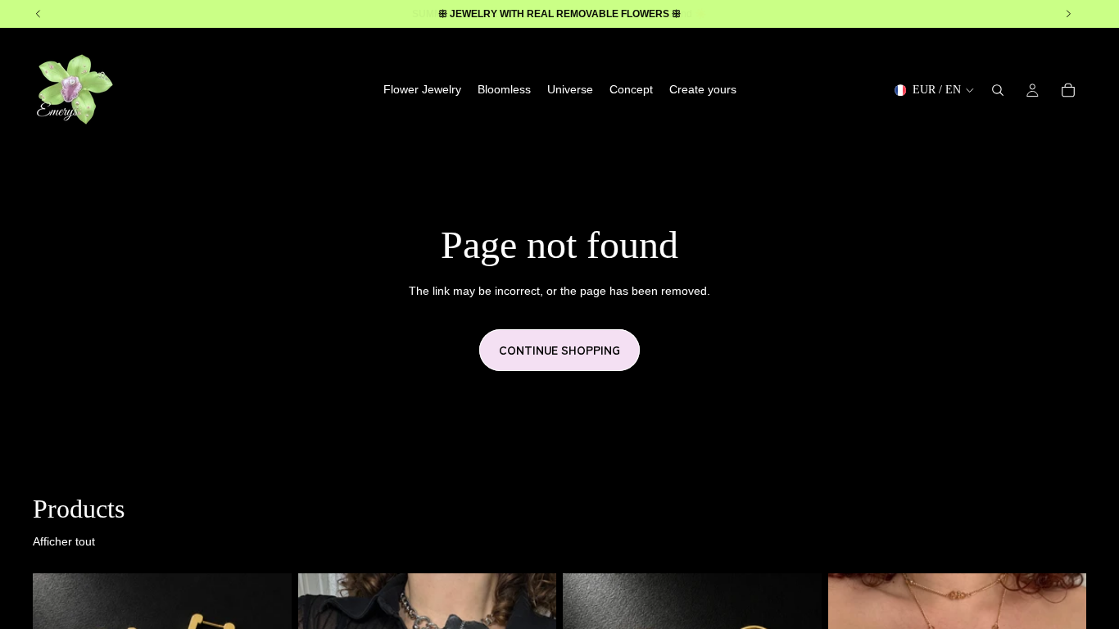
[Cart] (1068, 90)
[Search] (998, 90)
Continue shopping (559, 350)
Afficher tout (64, 541)
